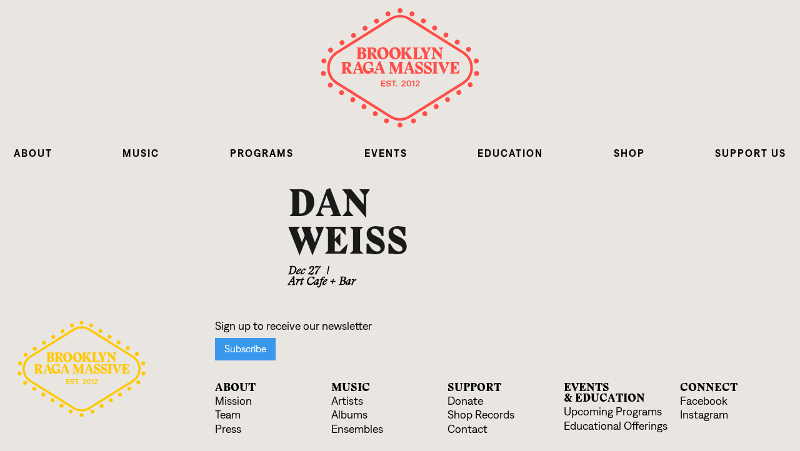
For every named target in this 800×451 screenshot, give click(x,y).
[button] (33, 153)
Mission (233, 401)
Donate (465, 401)
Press (228, 429)
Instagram (704, 415)
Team (228, 415)
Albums (349, 415)
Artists (347, 401)
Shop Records (481, 415)
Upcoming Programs (613, 412)
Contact (468, 429)
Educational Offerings (616, 426)
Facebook (704, 401)
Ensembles (357, 429)
